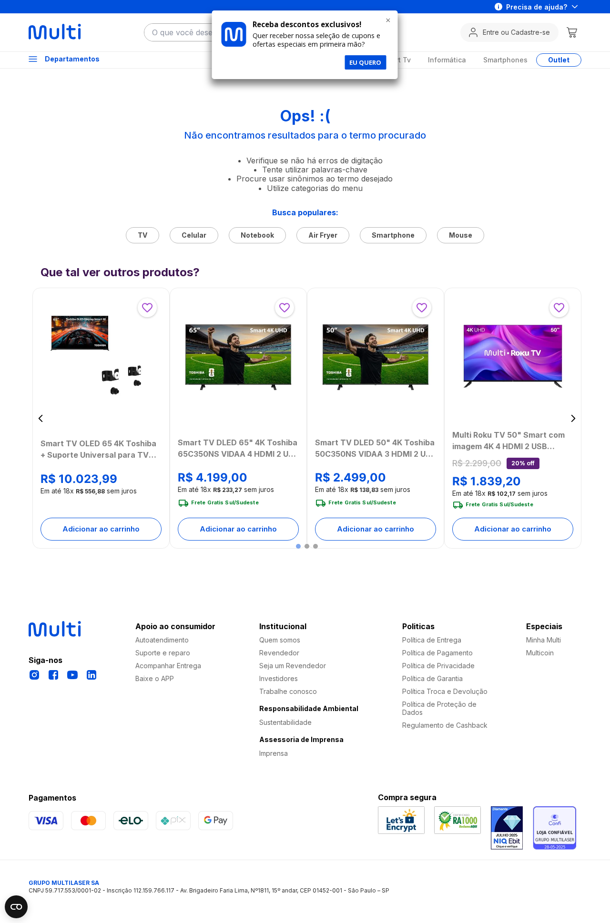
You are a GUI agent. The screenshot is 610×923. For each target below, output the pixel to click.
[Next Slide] (573, 418)
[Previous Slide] (40, 418)
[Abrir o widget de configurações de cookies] (16, 906)
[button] (298, 546)
